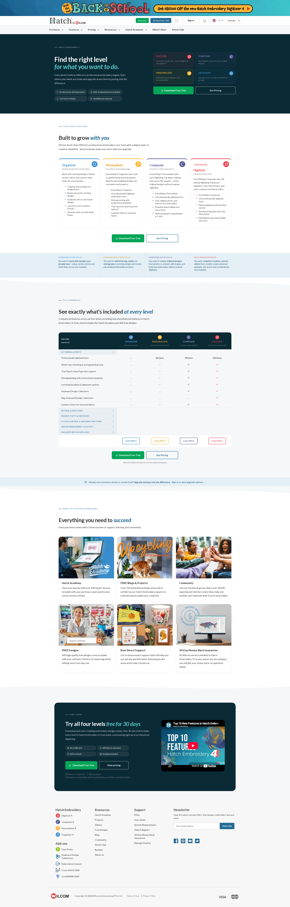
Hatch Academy (134, 29)
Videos (98, 825)
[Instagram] (184, 840)
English (231, 21)
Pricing (92, 29)
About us (99, 854)
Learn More (131, 441)
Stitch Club (178, 29)
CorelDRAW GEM (70, 876)
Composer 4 (68, 822)
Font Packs (67, 849)
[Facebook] (177, 840)
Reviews (99, 849)
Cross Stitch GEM (70, 870)
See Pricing (215, 90)
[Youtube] (191, 840)
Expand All (65, 342)
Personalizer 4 (69, 828)
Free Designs (101, 830)
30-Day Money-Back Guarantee (144, 836)
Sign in (191, 20)
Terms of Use (132, 896)
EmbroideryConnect (72, 864)
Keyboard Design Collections (70, 856)
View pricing (114, 765)
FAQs (137, 815)
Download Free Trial (175, 90)
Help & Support (142, 830)
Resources (111, 29)
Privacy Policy (149, 896)
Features (74, 29)
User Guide (139, 820)
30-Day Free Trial (161, 20)
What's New (159, 29)
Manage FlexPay (142, 843)
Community (100, 840)
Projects (99, 820)
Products (54, 29)
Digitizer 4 (67, 815)
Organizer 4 (67, 834)
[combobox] (234, 21)
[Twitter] (198, 840)
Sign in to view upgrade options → (189, 482)
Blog (97, 835)
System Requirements (145, 825)
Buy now (142, 20)
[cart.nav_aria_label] (204, 20)
